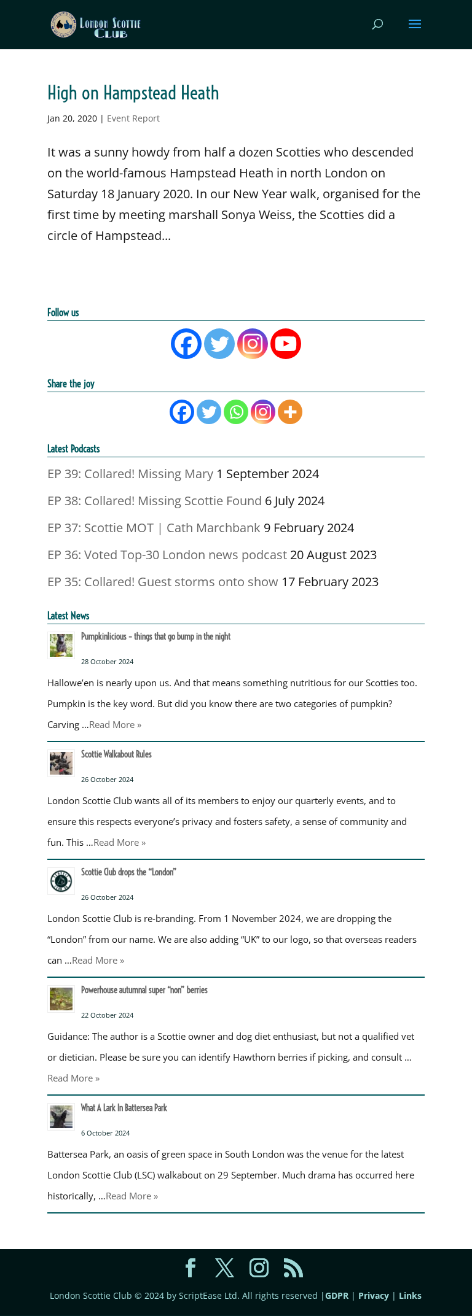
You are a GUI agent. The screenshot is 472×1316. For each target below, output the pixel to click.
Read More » (115, 724)
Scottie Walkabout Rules (116, 754)
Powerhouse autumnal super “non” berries (144, 990)
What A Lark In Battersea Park (124, 1107)
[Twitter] (219, 343)
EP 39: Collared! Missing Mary (130, 473)
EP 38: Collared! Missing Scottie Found (154, 500)
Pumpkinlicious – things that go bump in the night (155, 636)
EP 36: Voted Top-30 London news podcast (167, 554)
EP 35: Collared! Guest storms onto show (162, 581)
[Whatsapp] (236, 412)
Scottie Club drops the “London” (129, 872)
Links (410, 1295)
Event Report (133, 118)
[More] (290, 412)
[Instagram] (252, 343)
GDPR (336, 1295)
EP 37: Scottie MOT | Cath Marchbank (154, 527)
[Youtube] (285, 343)
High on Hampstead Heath (133, 92)
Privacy (373, 1295)
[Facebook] (186, 343)
